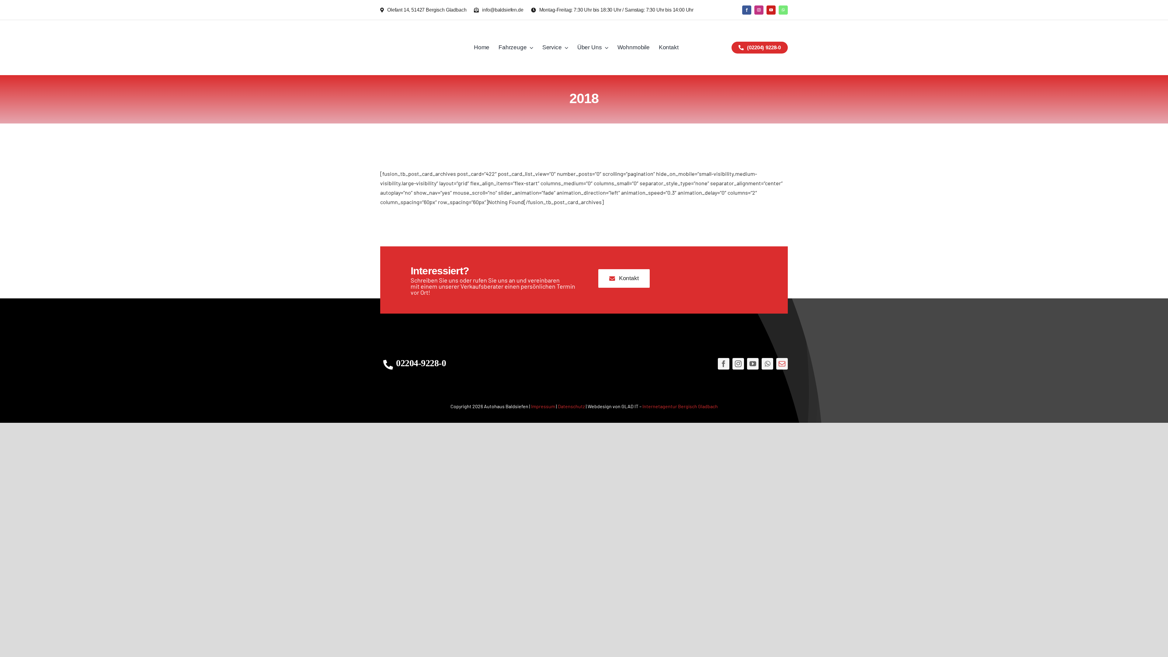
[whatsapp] (783, 10)
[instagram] (758, 10)
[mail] (782, 364)
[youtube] (771, 10)
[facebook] (746, 10)
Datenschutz (571, 406)
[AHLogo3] (584, 364)
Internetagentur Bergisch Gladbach (680, 406)
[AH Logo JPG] (421, 47)
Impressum (543, 406)
